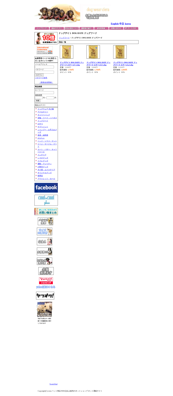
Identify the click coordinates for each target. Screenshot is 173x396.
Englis (114, 23)
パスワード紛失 (41, 78)
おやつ (40, 124)
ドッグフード (43, 121)
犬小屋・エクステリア (46, 170)
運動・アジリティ (45, 164)
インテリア (42, 155)
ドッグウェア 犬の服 (46, 109)
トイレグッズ (43, 161)
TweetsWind (53, 384)
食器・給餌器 (43, 135)
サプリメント (43, 127)
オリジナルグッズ (45, 173)
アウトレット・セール (46, 179)
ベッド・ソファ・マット (47, 141)
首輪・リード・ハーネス (47, 118)
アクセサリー (43, 112)
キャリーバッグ (44, 115)
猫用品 (40, 176)
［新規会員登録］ (46, 82)
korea (128, 23)
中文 (121, 23)
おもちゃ (41, 138)
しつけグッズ (43, 158)
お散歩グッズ (43, 167)
